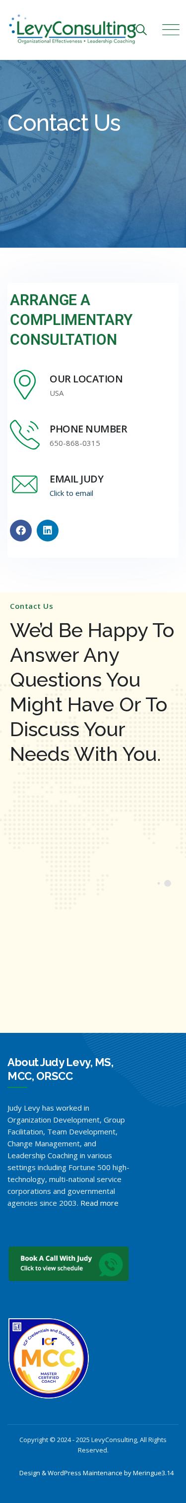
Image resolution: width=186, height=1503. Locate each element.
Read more (99, 1203)
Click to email (71, 493)
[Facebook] (21, 530)
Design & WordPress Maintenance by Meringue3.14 (96, 1472)
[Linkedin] (48, 530)
